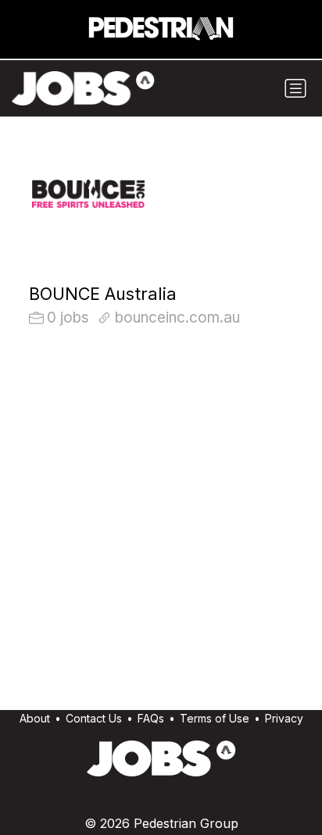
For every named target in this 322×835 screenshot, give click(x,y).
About (35, 718)
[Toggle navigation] (295, 88)
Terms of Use (214, 718)
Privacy (284, 718)
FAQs (151, 718)
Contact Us (94, 718)
